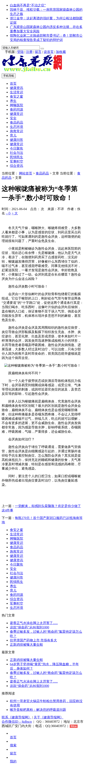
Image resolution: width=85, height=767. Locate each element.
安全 (13, 118)
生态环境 (16, 127)
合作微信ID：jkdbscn (17, 721)
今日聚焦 (16, 148)
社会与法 (16, 152)
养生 (13, 101)
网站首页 (25, 173)
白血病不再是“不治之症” (28, 5)
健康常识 (16, 114)
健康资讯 (16, 88)
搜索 (13, 745)
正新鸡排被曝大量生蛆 (26, 644)
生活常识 (16, 92)
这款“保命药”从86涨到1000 (29, 627)
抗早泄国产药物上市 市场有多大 (33, 640)
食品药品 (16, 122)
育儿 (13, 135)
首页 (13, 83)
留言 (38, 52)
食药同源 (16, 109)
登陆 (20, 52)
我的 (13, 761)
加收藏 (61, 52)
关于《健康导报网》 (48, 717)
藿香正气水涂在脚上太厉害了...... (34, 623)
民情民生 (16, 157)
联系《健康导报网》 (16, 717)
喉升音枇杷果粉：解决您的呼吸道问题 (38, 709)
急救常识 (16, 131)
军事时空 (16, 161)
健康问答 (16, 139)
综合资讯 (16, 165)
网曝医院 (16, 105)
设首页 (49, 52)
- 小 (8, 213)
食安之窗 (16, 96)
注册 (29, 52)
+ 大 (15, 213)
